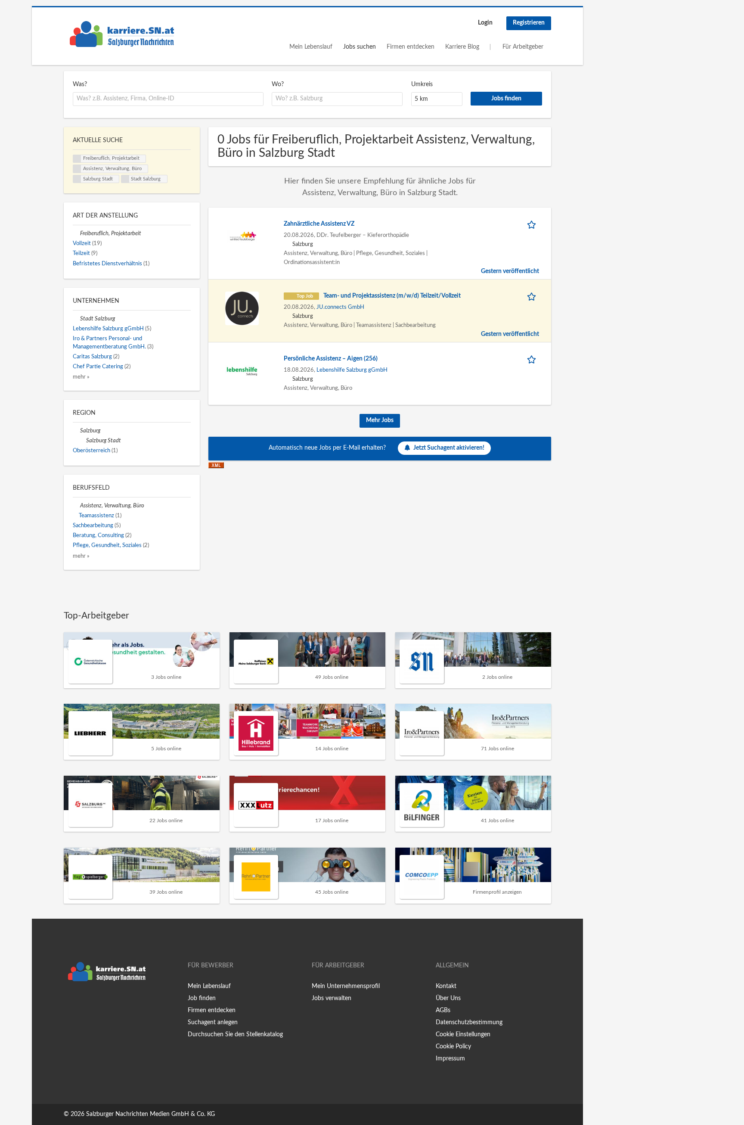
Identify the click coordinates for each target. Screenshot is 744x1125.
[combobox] (168, 99)
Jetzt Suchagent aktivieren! (448, 448)
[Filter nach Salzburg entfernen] (76, 430)
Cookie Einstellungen (463, 1035)
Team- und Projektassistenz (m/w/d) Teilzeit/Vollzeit (392, 296)
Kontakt (446, 986)
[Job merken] (533, 224)
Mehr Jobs (380, 420)
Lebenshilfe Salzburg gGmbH (352, 370)
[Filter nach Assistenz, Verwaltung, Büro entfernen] (76, 505)
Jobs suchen (359, 47)
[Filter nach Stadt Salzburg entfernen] (76, 318)
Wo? (278, 84)
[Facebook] (70, 1004)
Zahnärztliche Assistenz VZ (319, 224)
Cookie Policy (453, 1047)
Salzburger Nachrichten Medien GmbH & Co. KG (150, 1114)
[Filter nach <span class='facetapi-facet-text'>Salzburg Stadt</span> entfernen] (77, 179)
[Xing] (84, 1004)
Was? (80, 84)
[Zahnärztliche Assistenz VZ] (242, 236)
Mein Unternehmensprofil (346, 986)
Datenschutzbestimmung (469, 1022)
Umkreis (422, 84)
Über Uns (448, 998)
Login (485, 23)
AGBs (443, 1010)
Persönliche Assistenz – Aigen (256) (331, 359)
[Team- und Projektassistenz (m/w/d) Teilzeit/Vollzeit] (242, 308)
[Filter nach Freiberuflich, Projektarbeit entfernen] (76, 233)
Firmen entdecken (410, 47)
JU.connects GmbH (340, 307)
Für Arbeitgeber (522, 47)
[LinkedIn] (97, 1004)
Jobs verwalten (331, 998)
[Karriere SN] (122, 34)
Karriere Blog (462, 47)
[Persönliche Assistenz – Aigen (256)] (242, 371)
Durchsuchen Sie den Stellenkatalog (235, 1035)
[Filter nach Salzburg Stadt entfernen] (82, 440)
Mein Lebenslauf (310, 47)
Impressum (450, 1059)
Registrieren (529, 23)
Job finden (202, 998)
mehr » (81, 376)
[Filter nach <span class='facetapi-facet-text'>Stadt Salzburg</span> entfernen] (125, 179)
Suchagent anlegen (213, 1022)
